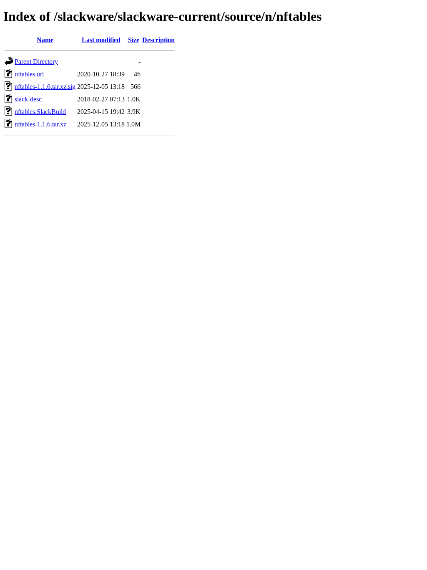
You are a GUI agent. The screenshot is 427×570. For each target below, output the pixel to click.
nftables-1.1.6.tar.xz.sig (45, 86)
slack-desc (28, 99)
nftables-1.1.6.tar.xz (40, 124)
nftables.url (29, 74)
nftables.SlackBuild (40, 111)
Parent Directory (36, 61)
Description (158, 39)
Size (133, 39)
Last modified (101, 39)
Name (45, 39)
